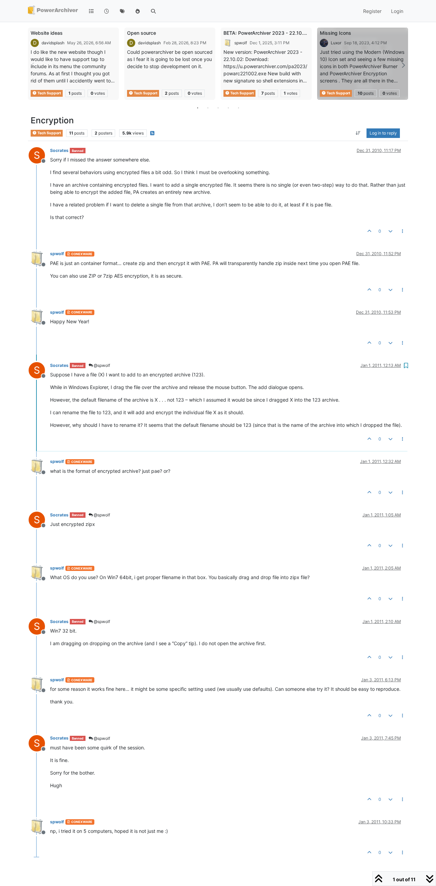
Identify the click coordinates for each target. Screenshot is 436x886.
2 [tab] (207, 107)
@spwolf (101, 365)
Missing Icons (335, 33)
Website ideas (47, 33)
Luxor (336, 42)
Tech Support (49, 93)
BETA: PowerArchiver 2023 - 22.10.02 (266, 33)
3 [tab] (218, 107)
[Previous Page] (33, 65)
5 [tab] (238, 107)
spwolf (240, 42)
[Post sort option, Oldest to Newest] (358, 133)
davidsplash (53, 42)
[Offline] (39, 258)
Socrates (59, 150)
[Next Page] (403, 65)
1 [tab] (197, 107)
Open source (141, 33)
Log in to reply (383, 133)
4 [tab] (228, 107)
